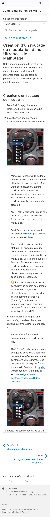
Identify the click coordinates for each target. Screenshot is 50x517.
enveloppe (31, 233)
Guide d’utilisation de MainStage (25, 10)
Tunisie (4, 505)
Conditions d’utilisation (10, 512)
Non (26, 481)
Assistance (13, 488)
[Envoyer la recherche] (6, 30)
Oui (10, 481)
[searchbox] (25, 30)
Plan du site (26, 512)
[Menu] (46, 3)
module (42, 367)
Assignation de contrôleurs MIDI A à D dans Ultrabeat (26, 378)
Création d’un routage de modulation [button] (21, 98)
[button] (40, 3)
